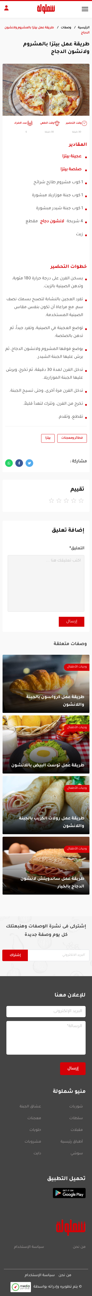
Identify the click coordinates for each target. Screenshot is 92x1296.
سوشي (77, 1154)
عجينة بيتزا (72, 156)
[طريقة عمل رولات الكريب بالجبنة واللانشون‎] (46, 805)
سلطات (76, 1119)
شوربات (76, 1107)
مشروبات (33, 1142)
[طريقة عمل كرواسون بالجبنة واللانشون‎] (46, 684)
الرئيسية (83, 28)
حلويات (35, 1130)
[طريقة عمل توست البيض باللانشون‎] (46, 744)
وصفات (66, 28)
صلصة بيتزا (71, 169)
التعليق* (77, 548)
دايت (37, 1154)
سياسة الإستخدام (29, 1247)
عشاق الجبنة (30, 1107)
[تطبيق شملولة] (46, 1193)
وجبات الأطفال (77, 667)
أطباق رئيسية (72, 1142)
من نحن (79, 1247)
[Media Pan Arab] (20, 1287)
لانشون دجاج (52, 221)
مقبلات (77, 1130)
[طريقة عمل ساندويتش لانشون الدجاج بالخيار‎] (46, 866)
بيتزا (48, 438)
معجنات (34, 1119)
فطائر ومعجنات (72, 438)
